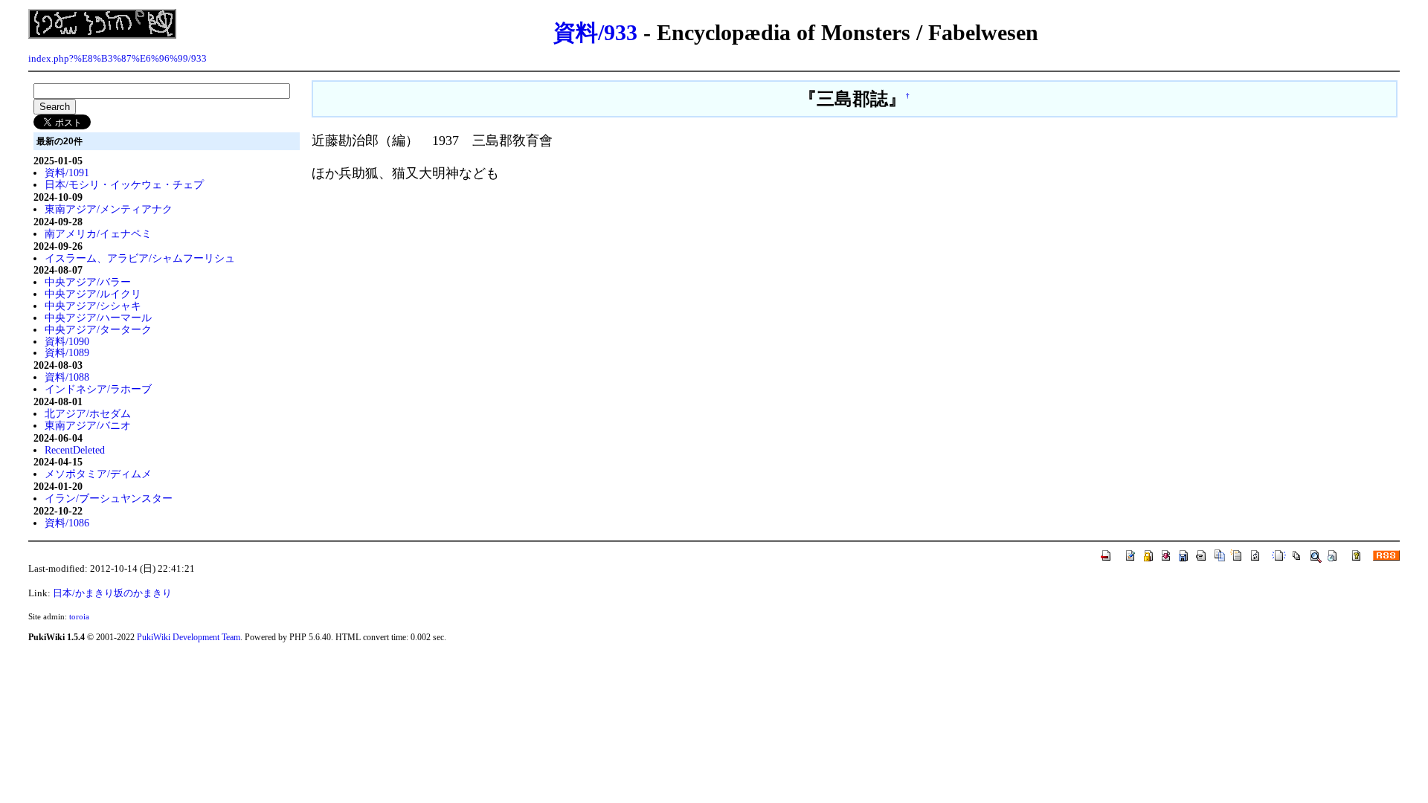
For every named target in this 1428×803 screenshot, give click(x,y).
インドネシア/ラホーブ (98, 389)
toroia (79, 616)
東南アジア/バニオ (88, 425)
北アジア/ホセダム (88, 413)
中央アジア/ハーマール (98, 317)
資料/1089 (67, 352)
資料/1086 (67, 523)
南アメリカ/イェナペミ (98, 233)
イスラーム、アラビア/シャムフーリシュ (140, 258)
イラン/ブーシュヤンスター (109, 498)
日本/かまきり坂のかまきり (112, 593)
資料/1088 (67, 377)
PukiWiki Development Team (188, 637)
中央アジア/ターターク (98, 329)
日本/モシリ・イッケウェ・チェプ (124, 184)
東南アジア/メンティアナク (109, 209)
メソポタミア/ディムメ (98, 474)
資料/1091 (67, 172)
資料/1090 (67, 341)
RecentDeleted (75, 450)
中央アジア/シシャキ (93, 306)
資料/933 (595, 32)
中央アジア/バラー (88, 282)
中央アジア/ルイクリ (93, 294)
